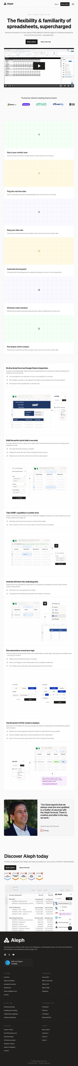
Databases (45, 991)
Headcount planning (10, 1017)
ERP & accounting (47, 981)
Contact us (45, 1033)
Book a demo (46, 1029)
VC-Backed (45, 1014)
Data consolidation (9, 981)
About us (44, 1036)
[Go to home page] (14, 941)
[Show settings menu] (68, 85)
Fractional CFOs (46, 1017)
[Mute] (64, 85)
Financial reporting (9, 1007)
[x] (9, 954)
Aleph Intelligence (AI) (10, 991)
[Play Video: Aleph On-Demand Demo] (39, 66)
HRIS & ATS (45, 984)
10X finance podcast (9, 1040)
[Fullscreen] (72, 85)
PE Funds (45, 1010)
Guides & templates (9, 1047)
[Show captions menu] (61, 85)
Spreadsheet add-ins (10, 984)
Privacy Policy (32, 1063)
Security (6, 995)
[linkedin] (5, 954)
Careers (44, 1040)
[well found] (13, 954)
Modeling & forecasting (10, 1010)
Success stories (8, 1029)
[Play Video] (6, 85)
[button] (73, 4)
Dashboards (7, 988)
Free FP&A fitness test (10, 1033)
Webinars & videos (9, 1044)
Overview (6, 977)
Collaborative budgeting (11, 1014)
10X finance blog (8, 1036)
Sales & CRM (45, 988)
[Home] (8, 4)
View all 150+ (45, 977)
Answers (6, 1051)
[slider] (35, 85)
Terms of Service (44, 1063)
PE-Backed (45, 1007)
